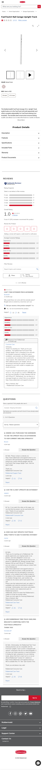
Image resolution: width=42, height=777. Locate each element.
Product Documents (9, 157)
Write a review (22, 20)
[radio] (3, 87)
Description (6, 133)
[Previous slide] (5, 50)
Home (4, 11)
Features (5, 138)
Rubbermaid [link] (7, 722)
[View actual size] (33, 25)
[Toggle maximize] (38, 25)
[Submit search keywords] (39, 6)
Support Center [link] (8, 733)
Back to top (20, 690)
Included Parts (7, 148)
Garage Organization (29, 11)
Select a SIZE (8, 91)
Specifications (7, 143)
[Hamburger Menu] (2, 2)
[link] (10, 706)
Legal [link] (4, 728)
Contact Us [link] (5, 741)
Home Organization (14, 11)
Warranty (5, 153)
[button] (38, 763)
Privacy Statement (35, 702)
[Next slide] (37, 50)
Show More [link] (21, 120)
